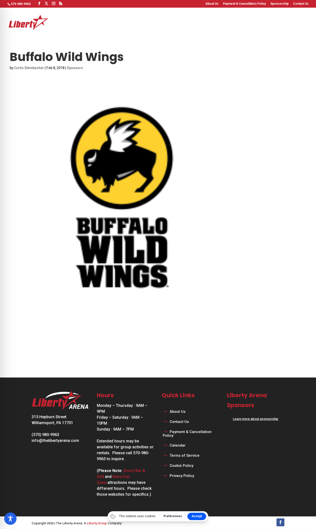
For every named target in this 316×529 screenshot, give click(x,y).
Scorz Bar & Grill (232, 22)
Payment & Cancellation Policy (244, 3)
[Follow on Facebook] (280, 522)
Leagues (141, 22)
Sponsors (75, 68)
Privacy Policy (182, 475)
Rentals (167, 22)
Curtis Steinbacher (29, 68)
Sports (115, 22)
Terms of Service (184, 455)
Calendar (262, 22)
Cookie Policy (181, 465)
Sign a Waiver (295, 22)
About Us (211, 3)
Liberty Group (97, 523)
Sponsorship (279, 3)
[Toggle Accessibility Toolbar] (10, 518)
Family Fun (195, 22)
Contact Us (301, 3)
